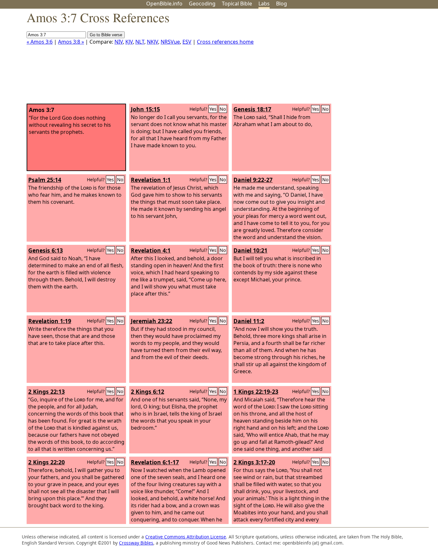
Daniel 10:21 (250, 250)
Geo (202, 3)
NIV (118, 41)
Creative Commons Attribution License (185, 537)
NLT (139, 41)
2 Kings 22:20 (46, 462)
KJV (129, 41)
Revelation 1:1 (151, 180)
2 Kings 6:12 (147, 391)
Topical (237, 3)
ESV (186, 41)
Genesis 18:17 (252, 109)
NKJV (152, 41)
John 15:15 (145, 109)
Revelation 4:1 (151, 250)
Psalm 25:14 (44, 180)
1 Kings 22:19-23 (255, 391)
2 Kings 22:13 (46, 391)
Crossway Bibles (136, 543)
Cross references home (225, 41)
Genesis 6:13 (45, 250)
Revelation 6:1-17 (155, 462)
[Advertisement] (373, 59)
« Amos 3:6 (40, 41)
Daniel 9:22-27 (253, 180)
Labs (264, 3)
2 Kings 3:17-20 (254, 462)
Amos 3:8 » (71, 41)
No (223, 109)
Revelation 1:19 (49, 321)
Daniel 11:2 (248, 321)
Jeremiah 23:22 (151, 321)
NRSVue (170, 41)
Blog (281, 3)
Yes (212, 109)
